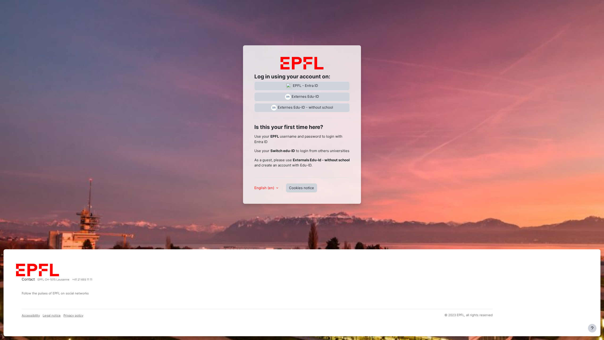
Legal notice (52, 315)
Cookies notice (301, 188)
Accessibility (31, 315)
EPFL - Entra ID (305, 85)
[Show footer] (592, 328)
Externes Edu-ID (305, 96)
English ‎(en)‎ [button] (264, 188)
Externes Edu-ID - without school (305, 107)
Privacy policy (73, 315)
